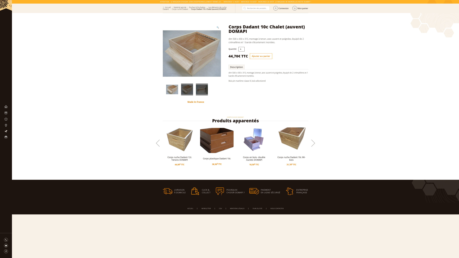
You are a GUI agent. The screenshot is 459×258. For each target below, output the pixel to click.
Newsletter (206, 208)
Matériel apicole (6, 113)
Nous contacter (6, 137)
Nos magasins (6, 125)
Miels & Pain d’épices (6, 119)
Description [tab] (236, 67)
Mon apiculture (6, 131)
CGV (220, 208)
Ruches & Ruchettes (197, 7)
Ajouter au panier (261, 56)
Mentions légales (237, 208)
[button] (218, 27)
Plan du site (257, 208)
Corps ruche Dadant (180, 9)
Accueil (6, 106)
